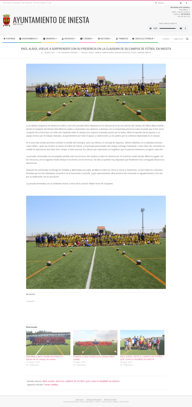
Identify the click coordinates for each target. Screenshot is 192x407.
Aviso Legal (79, 399)
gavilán (141, 52)
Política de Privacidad (94, 399)
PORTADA (73, 52)
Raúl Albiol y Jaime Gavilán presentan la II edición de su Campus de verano (44, 358)
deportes (126, 52)
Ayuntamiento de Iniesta (51, 19)
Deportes (65, 52)
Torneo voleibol (51, 384)
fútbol (134, 52)
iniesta (148, 52)
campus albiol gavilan (111, 52)
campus (98, 52)
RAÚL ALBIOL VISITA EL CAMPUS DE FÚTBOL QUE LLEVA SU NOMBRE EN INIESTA (141, 358)
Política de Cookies (110, 399)
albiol (91, 52)
